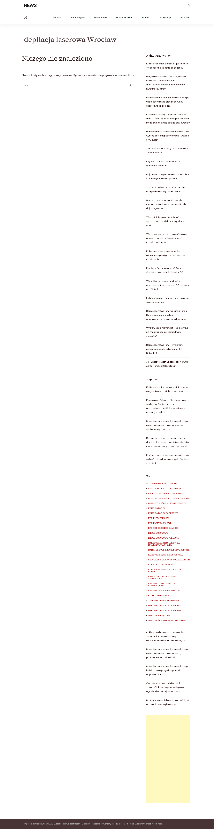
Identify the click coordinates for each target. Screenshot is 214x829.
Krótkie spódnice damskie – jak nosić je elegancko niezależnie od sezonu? (167, 66)
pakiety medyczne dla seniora (165, 555)
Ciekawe (56, 17)
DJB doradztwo (177, 488)
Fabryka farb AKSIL (158, 498)
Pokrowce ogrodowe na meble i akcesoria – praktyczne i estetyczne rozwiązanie (165, 255)
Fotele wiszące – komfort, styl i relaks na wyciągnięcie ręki (167, 300)
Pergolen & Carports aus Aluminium (169, 560)
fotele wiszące (157, 503)
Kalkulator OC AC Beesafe (163, 513)
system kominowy (158, 596)
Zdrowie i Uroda (124, 17)
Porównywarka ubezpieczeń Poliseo (164, 571)
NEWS (30, 5)
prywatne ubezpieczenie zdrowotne (162, 578)
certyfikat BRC (156, 488)
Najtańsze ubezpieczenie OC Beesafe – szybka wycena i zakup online (167, 176)
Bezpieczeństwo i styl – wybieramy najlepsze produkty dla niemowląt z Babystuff (165, 349)
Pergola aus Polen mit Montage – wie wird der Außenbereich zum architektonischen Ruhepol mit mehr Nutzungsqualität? (166, 82)
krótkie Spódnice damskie (163, 528)
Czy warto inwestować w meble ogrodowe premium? (163, 163)
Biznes (145, 17)
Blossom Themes (125, 824)
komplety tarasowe (159, 523)
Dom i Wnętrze (77, 17)
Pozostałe (185, 17)
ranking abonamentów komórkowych (161, 585)
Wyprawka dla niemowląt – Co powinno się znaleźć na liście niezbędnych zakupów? (167, 332)
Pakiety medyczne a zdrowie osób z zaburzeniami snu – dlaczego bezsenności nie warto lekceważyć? (165, 636)
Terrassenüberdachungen (163, 601)
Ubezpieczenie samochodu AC (165, 606)
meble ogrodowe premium (163, 538)
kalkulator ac (177, 503)
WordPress (157, 824)
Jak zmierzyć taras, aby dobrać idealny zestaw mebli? (167, 150)
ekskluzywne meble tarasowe (165, 493)
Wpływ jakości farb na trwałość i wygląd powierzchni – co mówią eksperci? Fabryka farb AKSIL (167, 238)
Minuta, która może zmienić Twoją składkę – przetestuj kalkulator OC (164, 270)
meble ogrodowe (158, 533)
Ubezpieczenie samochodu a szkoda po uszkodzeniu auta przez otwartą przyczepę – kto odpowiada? (167, 653)
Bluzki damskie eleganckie (161, 483)
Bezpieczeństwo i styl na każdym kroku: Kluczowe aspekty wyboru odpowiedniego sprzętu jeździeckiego (167, 315)
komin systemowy (158, 518)
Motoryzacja (164, 17)
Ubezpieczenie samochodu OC (165, 611)
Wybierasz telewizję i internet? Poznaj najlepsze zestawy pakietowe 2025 (166, 189)
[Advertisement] (168, 759)
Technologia (100, 17)
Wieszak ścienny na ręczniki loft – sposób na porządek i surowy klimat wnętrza (165, 221)
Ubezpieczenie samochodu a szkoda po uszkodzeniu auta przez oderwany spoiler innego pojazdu (167, 102)
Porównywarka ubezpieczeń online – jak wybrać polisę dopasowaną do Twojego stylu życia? (167, 135)
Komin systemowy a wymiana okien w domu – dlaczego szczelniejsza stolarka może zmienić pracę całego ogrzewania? (168, 118)
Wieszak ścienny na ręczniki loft (167, 620)
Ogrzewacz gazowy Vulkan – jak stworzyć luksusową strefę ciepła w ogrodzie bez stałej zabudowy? (165, 687)
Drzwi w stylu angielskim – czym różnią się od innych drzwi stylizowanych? (167, 702)
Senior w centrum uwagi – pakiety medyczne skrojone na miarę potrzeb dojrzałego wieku (166, 204)
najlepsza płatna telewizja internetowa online (164, 544)
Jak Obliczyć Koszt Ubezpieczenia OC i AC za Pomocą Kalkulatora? (167, 364)
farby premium (181, 498)
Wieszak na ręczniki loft (162, 616)
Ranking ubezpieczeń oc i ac (164, 591)
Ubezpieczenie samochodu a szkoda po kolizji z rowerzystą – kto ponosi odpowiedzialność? (167, 670)
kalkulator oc (156, 508)
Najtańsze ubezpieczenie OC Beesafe (169, 550)
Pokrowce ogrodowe (160, 565)
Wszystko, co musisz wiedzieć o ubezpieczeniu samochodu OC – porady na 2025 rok (167, 285)
